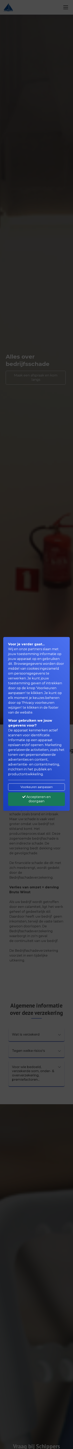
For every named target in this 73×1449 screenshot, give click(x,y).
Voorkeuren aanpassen (36, 787)
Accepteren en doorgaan (38, 799)
